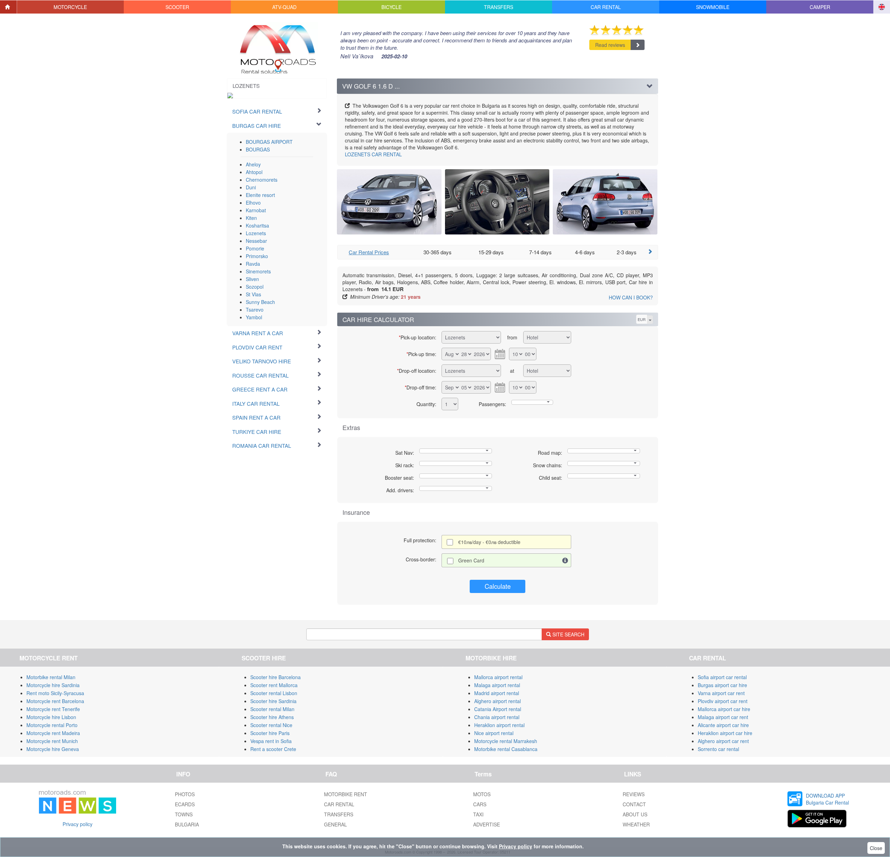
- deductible (489, 541)
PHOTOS (185, 794)
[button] (70, 7)
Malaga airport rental (497, 685)
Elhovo (253, 202)
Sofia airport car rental (722, 677)
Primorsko (257, 256)
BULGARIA (187, 824)
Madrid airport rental (496, 693)
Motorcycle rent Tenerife (53, 709)
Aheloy (253, 164)
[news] (77, 800)
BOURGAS (258, 149)
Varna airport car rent (721, 693)
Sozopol (255, 286)
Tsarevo (255, 309)
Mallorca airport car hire (724, 709)
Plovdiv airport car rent (722, 701)
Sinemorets (258, 271)
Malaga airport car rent (723, 717)
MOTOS (482, 794)
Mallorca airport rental (498, 677)
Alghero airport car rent (723, 740)
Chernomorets (261, 179)
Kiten (251, 217)
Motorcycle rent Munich (52, 740)
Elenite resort (260, 194)
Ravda (253, 263)
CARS (479, 804)
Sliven (252, 278)
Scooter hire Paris (270, 733)
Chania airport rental (496, 717)
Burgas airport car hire (722, 685)
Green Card (471, 560)
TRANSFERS (338, 814)
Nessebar (256, 240)
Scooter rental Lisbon (273, 693)
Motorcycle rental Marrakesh (505, 740)
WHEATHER (636, 824)
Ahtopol (254, 171)
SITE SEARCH (567, 634)
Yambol (254, 317)
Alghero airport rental (497, 701)
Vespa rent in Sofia (271, 740)
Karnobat (256, 210)
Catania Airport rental (497, 709)
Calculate (498, 586)
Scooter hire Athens (272, 717)
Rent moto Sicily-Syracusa (55, 693)
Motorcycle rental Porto (52, 725)
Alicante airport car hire (723, 725)
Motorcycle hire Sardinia (53, 685)
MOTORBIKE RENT (345, 794)
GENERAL (335, 824)
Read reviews (610, 44)
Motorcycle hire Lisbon (51, 717)
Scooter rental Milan (272, 709)
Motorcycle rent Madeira (53, 733)
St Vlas (253, 294)
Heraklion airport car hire (725, 733)
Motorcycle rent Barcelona (55, 701)
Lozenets (256, 233)
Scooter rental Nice (271, 725)
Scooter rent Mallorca (274, 685)
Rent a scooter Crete (273, 748)
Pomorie (255, 248)
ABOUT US (635, 814)
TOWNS (184, 814)
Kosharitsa (257, 225)
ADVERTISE (486, 824)
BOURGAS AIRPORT (269, 141)
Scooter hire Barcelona (275, 677)
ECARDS (185, 804)
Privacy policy (77, 824)
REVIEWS (634, 794)
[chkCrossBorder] (565, 560)
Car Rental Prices (369, 252)
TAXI (478, 814)
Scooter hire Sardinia (273, 701)
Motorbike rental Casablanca (505, 748)
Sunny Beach (260, 301)
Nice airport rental (493, 733)
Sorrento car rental (718, 748)
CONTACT (634, 804)
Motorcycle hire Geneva (52, 748)
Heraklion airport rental (499, 725)
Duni (251, 187)
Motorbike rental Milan (50, 677)
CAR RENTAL (373, 154)
